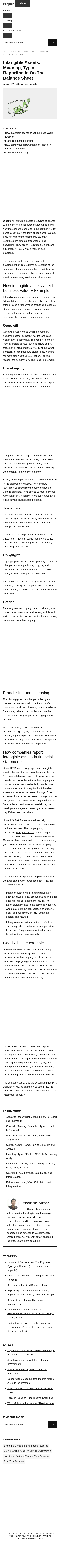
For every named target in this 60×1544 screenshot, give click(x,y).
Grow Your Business (14, 1451)
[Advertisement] (30, 188)
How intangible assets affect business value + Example (30, 135)
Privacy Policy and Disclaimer (28, 1536)
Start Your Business (14, 1461)
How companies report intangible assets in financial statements (28, 146)
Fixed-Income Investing (36, 1446)
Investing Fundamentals (38, 1451)
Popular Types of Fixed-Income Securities (30, 1398)
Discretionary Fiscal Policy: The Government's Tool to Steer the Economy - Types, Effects (30, 1313)
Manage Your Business (37, 1456)
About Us (40, 1533)
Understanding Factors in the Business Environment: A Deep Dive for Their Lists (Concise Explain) (29, 1327)
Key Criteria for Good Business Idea (27, 1285)
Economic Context (13, 1446)
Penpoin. (9, 4)
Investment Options (14, 1456)
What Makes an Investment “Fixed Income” (30, 1403)
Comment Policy (35, 1538)
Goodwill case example (17, 152)
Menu (23, 3)
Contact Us (28, 1533)
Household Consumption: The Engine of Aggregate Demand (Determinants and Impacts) (28, 1266)
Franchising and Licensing (19, 140)
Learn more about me (28, 1241)
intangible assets (25, 832)
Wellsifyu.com (42, 1233)
